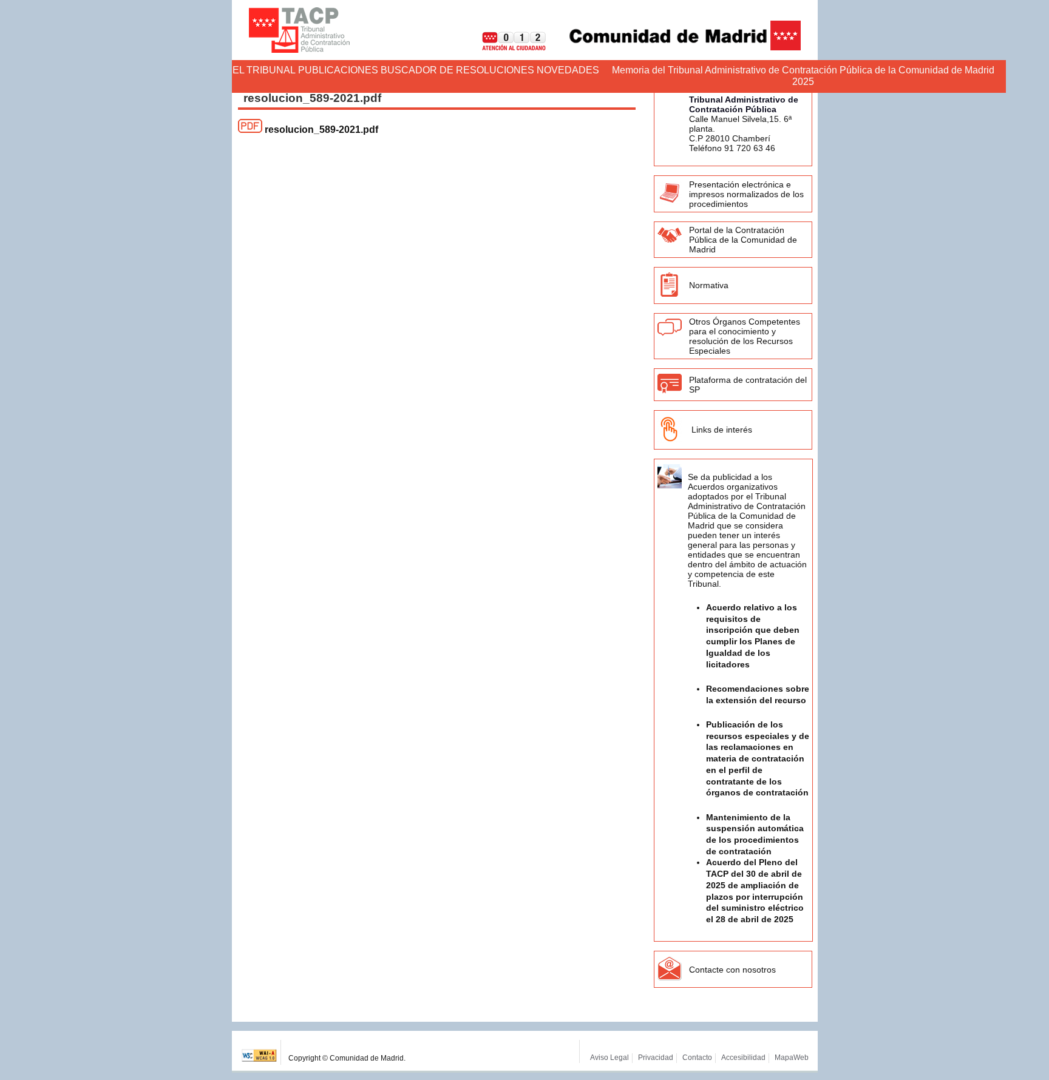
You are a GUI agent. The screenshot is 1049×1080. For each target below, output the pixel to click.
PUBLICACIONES (338, 70)
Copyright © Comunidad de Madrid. (347, 1058)
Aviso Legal (609, 1057)
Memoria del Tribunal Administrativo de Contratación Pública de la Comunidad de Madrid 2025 (803, 76)
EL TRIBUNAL (264, 70)
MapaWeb (792, 1057)
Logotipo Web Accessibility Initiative (259, 1052)
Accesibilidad (743, 1057)
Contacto (697, 1057)
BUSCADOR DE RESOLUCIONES (457, 70)
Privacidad (655, 1057)
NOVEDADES (568, 70)
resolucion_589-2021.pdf (321, 129)
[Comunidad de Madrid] (674, 47)
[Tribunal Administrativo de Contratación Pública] (299, 30)
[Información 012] (504, 47)
